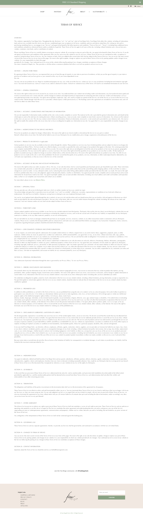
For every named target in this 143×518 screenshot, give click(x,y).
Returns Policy (40, 180)
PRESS (22, 503)
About (82, 12)
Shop (42, 12)
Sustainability (99, 12)
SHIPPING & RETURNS (28, 495)
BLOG (22, 501)
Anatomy (57, 12)
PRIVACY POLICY (26, 497)
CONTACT (24, 499)
